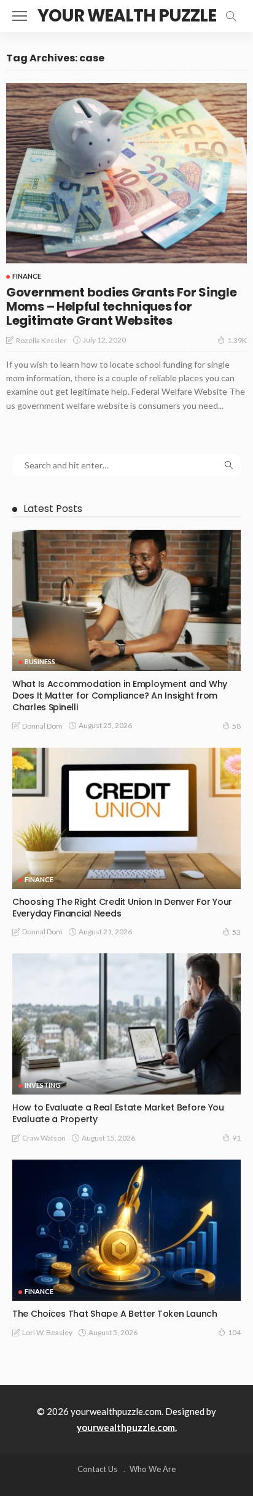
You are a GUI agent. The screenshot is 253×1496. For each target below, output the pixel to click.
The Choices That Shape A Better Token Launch (114, 1314)
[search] (231, 16)
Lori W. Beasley (47, 1332)
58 (236, 726)
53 (236, 932)
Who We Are (153, 1469)
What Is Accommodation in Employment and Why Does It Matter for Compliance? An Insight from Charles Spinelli (119, 695)
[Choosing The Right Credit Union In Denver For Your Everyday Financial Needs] (126, 818)
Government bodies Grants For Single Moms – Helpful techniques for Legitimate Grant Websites (121, 306)
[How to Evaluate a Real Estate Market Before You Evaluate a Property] (126, 1024)
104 (234, 1332)
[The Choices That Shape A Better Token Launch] (126, 1230)
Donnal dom (42, 726)
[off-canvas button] (19, 16)
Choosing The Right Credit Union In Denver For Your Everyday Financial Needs (122, 908)
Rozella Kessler (41, 340)
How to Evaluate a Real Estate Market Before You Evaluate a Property (118, 1113)
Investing (43, 1085)
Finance (26, 276)
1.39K (237, 340)
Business (40, 661)
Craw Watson (44, 1137)
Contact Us (97, 1469)
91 (236, 1137)
